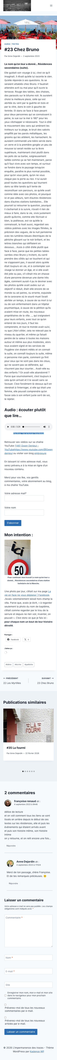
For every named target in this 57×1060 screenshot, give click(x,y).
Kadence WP (37, 1051)
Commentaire (14, 917)
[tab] (23, 771)
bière (8, 664)
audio (7, 44)
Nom (9, 957)
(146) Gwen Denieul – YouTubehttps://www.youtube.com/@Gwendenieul (28, 449)
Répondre (11, 846)
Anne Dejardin (14, 56)
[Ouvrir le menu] (51, 5)
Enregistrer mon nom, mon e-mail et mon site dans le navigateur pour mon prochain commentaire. (29, 995)
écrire (18, 664)
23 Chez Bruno (45, 681)
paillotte (29, 664)
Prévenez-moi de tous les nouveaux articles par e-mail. (25, 1022)
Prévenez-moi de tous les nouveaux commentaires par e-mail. (25, 1009)
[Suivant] (48, 738)
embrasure (40, 453)
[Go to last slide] (8, 738)
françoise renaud (25, 801)
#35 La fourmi (16, 747)
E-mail (10, 971)
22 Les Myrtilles (12, 681)
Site (8, 985)
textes (15, 44)
